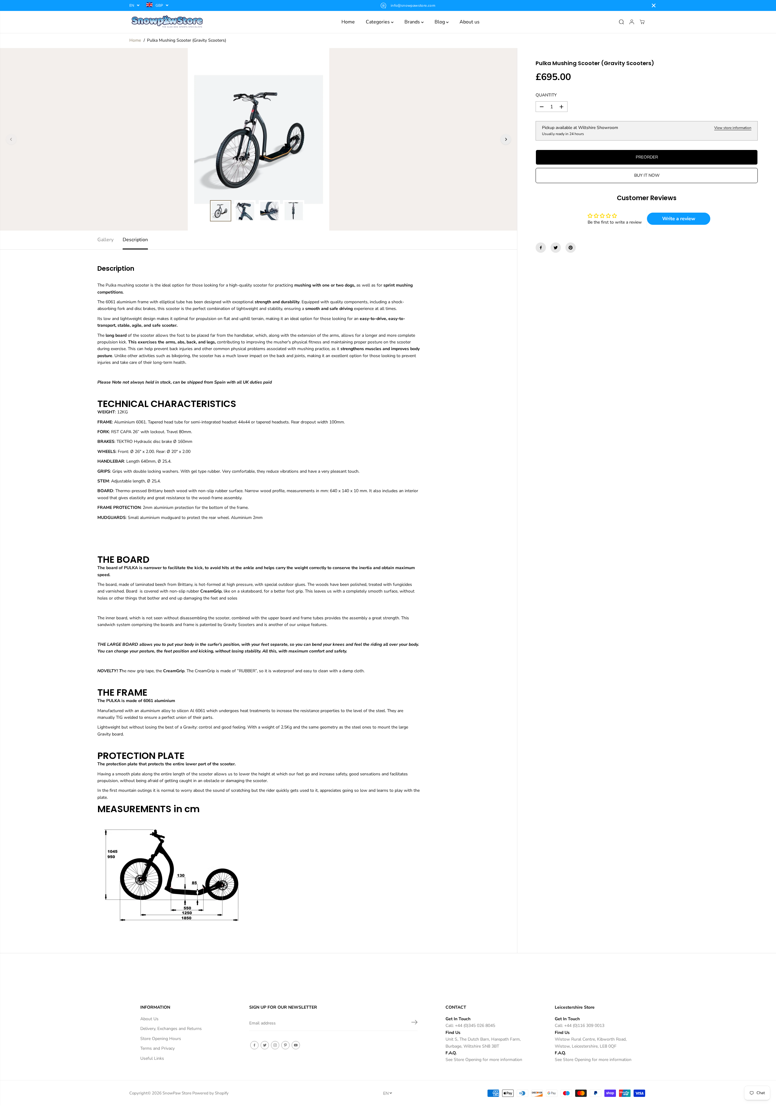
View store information (732, 128)
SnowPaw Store (177, 1093)
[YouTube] (296, 1045)
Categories (378, 22)
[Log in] (631, 21)
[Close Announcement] (653, 5)
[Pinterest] (570, 247)
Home (348, 22)
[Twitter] (556, 247)
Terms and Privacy (157, 1048)
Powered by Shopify (210, 1093)
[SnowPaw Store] (167, 22)
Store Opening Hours (160, 1039)
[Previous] (11, 139)
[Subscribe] (414, 1023)
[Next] (506, 139)
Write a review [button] (678, 218)
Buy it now (646, 175)
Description (135, 239)
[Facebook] (541, 247)
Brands (412, 22)
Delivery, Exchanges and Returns (171, 1028)
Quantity (546, 95)
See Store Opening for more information (484, 1060)
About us (470, 22)
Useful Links (152, 1058)
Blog (440, 22)
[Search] (621, 21)
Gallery (105, 239)
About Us (149, 1019)
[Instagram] (275, 1045)
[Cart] (642, 21)
